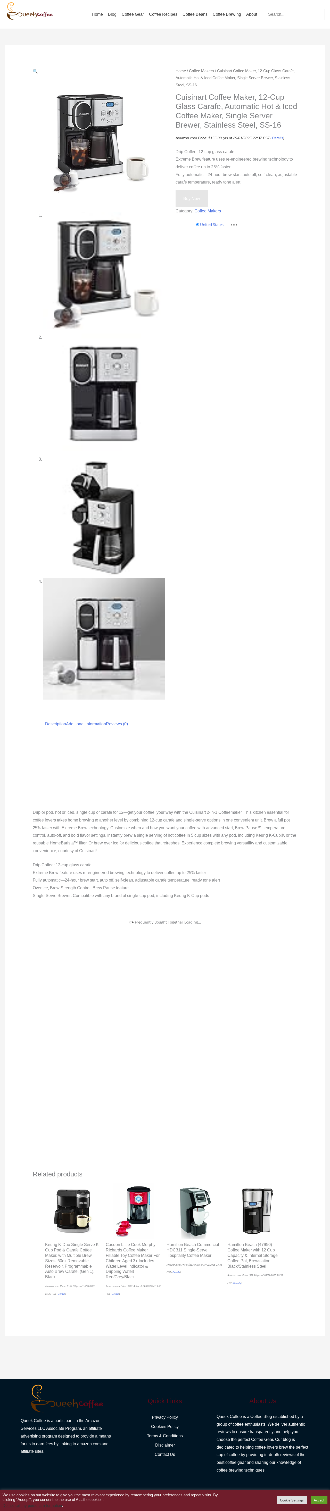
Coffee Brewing (227, 14)
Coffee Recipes (163, 14)
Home (97, 14)
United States (212, 224)
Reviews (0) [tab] (117, 724)
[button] (35, 71)
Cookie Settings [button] (292, 1500)
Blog (112, 14)
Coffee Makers (201, 71)
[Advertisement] (165, 770)
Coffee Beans (195, 14)
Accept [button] (319, 1500)
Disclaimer (165, 1445)
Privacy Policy (165, 1417)
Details (277, 138)
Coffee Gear (133, 14)
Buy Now (191, 198)
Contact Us (165, 1454)
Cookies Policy (165, 1426)
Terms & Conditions (165, 1436)
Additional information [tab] (86, 724)
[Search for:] (295, 14)
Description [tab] (55, 724)
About (251, 14)
